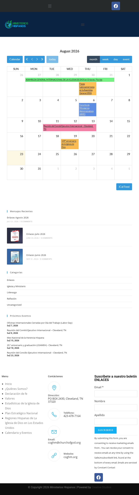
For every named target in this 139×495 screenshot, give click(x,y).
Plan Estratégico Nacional (21, 413)
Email (99, 387)
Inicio (8, 384)
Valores (10, 398)
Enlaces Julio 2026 (35, 234)
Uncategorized (14, 304)
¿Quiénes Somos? (16, 389)
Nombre (99, 401)
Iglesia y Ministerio (16, 286)
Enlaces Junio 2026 (36, 255)
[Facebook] (116, 6)
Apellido (99, 415)
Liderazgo (12, 292)
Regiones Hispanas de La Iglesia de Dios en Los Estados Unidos (24, 423)
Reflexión (11, 298)
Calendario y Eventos (18, 433)
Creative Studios (101, 487)
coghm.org (70, 457)
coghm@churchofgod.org (64, 442)
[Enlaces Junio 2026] (15, 257)
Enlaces (10, 280)
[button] (50, 6)
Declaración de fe (16, 394)
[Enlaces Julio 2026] (15, 236)
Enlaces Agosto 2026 (18, 217)
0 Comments (26, 221)
